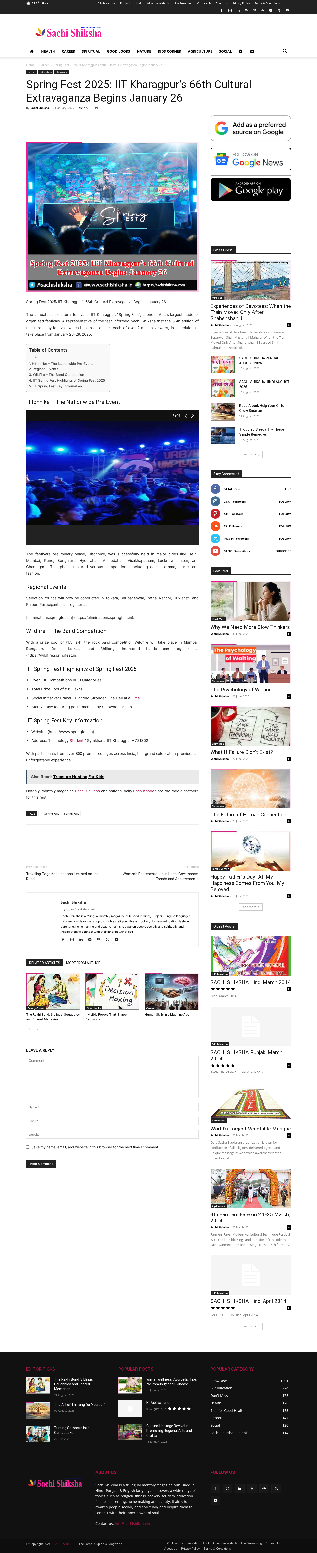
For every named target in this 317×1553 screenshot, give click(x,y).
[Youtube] (287, 10)
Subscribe (283, 551)
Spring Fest (71, 813)
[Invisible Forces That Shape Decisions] (112, 991)
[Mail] (246, 10)
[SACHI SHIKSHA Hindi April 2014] (251, 1275)
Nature (144, 51)
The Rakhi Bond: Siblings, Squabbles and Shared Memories (74, 1384)
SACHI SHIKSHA (64, 1544)
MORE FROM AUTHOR (83, 963)
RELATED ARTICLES (44, 963)
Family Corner (36, 1008)
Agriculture (200, 51)
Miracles (217, 297)
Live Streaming (183, 3)
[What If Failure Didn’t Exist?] (251, 726)
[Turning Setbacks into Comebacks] (38, 1434)
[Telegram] (270, 10)
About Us (222, 3)
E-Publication (220, 974)
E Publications (106, 3)
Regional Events (45, 369)
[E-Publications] (130, 1408)
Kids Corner (169, 51)
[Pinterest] (254, 10)
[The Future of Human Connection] (251, 788)
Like (288, 489)
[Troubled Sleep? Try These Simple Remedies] (223, 435)
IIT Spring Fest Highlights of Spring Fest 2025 (69, 380)
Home (30, 65)
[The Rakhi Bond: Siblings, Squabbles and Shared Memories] (53, 991)
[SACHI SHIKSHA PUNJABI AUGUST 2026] (223, 364)
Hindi (138, 3)
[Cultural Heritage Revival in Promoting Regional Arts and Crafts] (130, 1432)
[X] (279, 10)
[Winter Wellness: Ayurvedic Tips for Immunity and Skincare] (130, 1385)
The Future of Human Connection (248, 815)
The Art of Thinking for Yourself (79, 1405)
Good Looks (118, 51)
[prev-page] (29, 1029)
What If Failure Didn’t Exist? (242, 752)
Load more (248, 454)
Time (135, 698)
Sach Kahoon (145, 791)
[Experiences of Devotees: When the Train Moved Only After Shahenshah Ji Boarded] (251, 280)
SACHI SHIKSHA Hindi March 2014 (251, 982)
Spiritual (91, 51)
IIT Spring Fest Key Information (57, 386)
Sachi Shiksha (40, 108)
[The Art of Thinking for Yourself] (38, 1410)
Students (77, 740)
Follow (285, 501)
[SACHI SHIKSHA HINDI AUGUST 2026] (223, 388)
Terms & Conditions (267, 3)
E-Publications (157, 1403)
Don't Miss (218, 619)
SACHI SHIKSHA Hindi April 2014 (248, 1301)
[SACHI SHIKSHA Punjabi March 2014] (251, 1026)
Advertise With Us (157, 3)
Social (225, 51)
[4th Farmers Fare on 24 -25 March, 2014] (251, 1188)
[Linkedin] (238, 10)
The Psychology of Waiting (241, 690)
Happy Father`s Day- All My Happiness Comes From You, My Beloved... (247, 883)
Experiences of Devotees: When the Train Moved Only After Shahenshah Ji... (251, 312)
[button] (285, 51)
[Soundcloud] (262, 10)
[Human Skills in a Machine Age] (172, 991)
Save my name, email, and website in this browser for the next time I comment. (95, 1147)
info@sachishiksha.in (132, 1523)
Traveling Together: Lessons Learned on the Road (62, 876)
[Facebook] (221, 10)
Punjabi (125, 3)
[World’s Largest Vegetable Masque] (251, 1103)
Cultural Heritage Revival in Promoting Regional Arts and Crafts (169, 1431)
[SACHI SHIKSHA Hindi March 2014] (251, 956)
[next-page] (37, 1029)
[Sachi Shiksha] (54, 1482)
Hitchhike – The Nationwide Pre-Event (62, 364)
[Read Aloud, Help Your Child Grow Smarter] (223, 412)
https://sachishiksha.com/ (78, 909)
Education (46, 72)
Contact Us (204, 3)
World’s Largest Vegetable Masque (251, 1129)
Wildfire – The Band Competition (58, 375)
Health (48, 51)
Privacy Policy (241, 3)
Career (68, 51)
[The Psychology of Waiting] (251, 663)
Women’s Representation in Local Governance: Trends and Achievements (161, 876)
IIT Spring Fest (50, 813)
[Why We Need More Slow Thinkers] (251, 601)
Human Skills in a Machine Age (167, 1014)
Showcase (62, 72)
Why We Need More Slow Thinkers (250, 627)
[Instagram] (230, 10)
